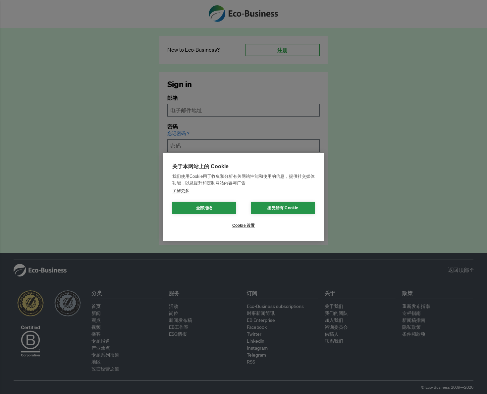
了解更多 (180, 190)
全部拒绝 (204, 208)
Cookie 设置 (243, 225)
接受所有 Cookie (282, 208)
